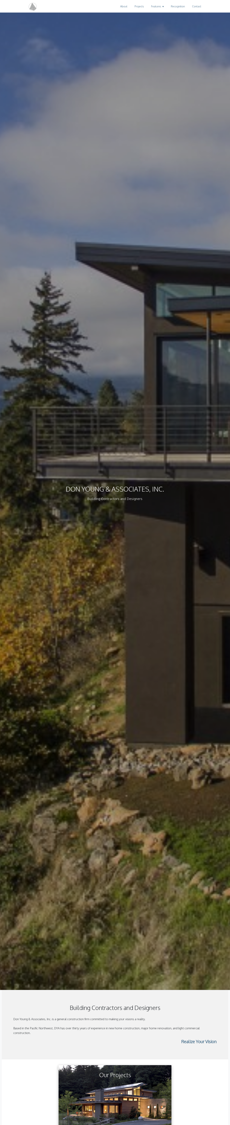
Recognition (178, 6)
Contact (196, 6)
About (123, 6)
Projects (139, 6)
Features (156, 6)
